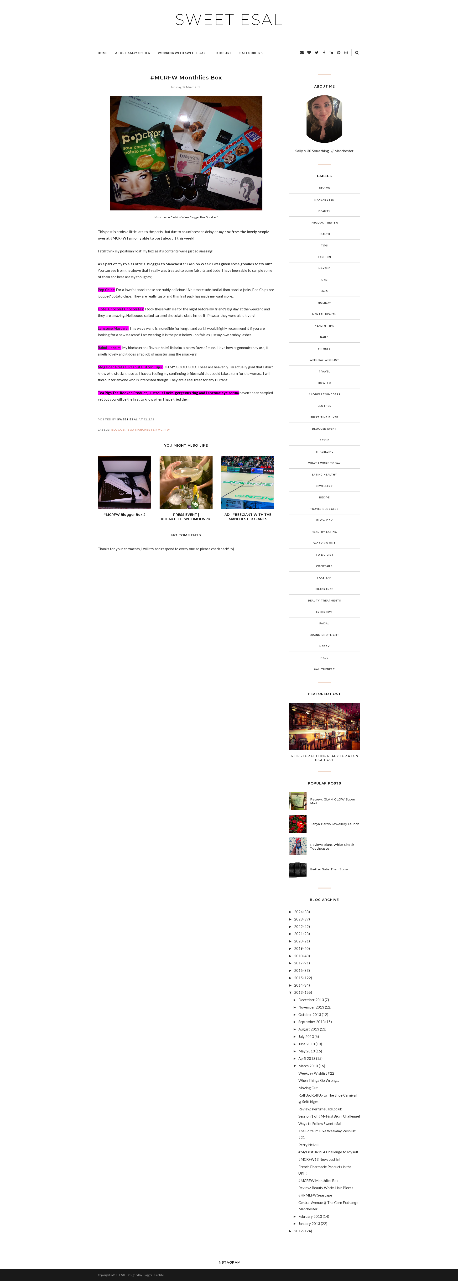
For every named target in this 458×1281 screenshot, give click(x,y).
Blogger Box (122, 429)
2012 (298, 1231)
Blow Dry (324, 520)
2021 (298, 933)
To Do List (324, 554)
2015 (298, 978)
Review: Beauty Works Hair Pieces (325, 1188)
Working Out (324, 543)
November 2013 (311, 1007)
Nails (324, 337)
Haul (324, 657)
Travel (324, 371)
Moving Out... (309, 1088)
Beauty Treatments (324, 600)
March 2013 (308, 1066)
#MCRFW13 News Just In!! (320, 1159)
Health (324, 234)
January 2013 (309, 1223)
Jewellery (324, 486)
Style (324, 440)
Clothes (324, 406)
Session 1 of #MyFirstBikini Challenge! (329, 1116)
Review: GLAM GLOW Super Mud (332, 801)
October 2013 (309, 1014)
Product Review (324, 222)
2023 (298, 919)
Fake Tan (324, 577)
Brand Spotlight (324, 635)
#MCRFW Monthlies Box (318, 1180)
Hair (324, 291)
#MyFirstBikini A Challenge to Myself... (329, 1152)
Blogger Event (324, 428)
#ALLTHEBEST (324, 669)
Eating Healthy (324, 474)
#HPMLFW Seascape (315, 1195)
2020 (298, 941)
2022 (298, 926)
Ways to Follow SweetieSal (319, 1123)
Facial (324, 623)
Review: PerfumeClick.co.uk (320, 1109)
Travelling (324, 451)
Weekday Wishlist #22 (316, 1073)
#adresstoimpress (324, 394)
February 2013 (310, 1216)
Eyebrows (324, 612)
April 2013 (306, 1058)
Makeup (324, 268)
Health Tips (324, 325)
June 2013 (306, 1044)
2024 (298, 912)
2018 (298, 956)
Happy (324, 646)
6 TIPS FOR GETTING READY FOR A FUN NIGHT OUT (324, 758)
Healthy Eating (324, 531)
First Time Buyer (324, 417)
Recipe (324, 497)
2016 (298, 970)
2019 (298, 948)
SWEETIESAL (229, 19)
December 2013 (311, 1000)
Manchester (146, 429)
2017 (298, 963)
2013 (298, 992)
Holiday (324, 302)
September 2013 (311, 1022)
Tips (324, 245)
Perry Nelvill (308, 1145)
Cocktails (324, 566)
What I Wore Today (324, 463)
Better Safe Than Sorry (329, 869)
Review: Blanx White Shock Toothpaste (332, 846)
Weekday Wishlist (324, 360)
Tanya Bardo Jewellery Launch (334, 824)
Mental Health (324, 314)
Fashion (324, 257)
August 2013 (308, 1029)
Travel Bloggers (324, 509)
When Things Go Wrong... (318, 1080)
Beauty (324, 211)
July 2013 (306, 1036)
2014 (298, 985)
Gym (324, 280)
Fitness (324, 348)
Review (324, 188)
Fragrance (324, 589)
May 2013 (306, 1051)
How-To (324, 383)
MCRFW (164, 429)
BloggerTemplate (153, 1274)
